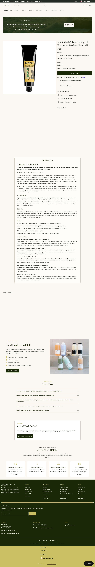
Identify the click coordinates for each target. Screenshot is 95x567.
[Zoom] (29, 67)
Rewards (53, 10)
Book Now (27, 487)
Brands (16, 10)
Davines (62, 496)
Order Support (81, 498)
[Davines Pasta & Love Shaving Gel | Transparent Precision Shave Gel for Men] (74, 118)
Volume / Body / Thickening (66, 493)
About (61, 10)
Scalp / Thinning (64, 491)
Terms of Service (82, 493)
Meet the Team (28, 491)
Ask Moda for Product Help (25, 436)
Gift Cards (45, 498)
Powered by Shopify (51, 564)
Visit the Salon (28, 493)
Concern (31, 10)
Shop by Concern (47, 489)
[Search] (44, 5)
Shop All (45, 487)
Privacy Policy (81, 491)
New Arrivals (46, 496)
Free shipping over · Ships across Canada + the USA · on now (22, 1)
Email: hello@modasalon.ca (10, 533)
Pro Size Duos (46, 493)
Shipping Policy (81, 487)
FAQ (79, 496)
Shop (23, 10)
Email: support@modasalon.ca (43, 528)
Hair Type (38, 10)
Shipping (59, 68)
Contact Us (27, 496)
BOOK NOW (8, 10)
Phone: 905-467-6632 (40, 525)
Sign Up (32, 513)
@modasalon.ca (70, 525)
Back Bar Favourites (47, 491)
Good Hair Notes (64, 487)
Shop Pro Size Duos (12, 370)
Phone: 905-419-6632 (8, 530)
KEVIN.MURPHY (64, 498)
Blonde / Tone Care (65, 489)
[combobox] (29, 5)
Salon (46, 10)
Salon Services (28, 489)
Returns (80, 489)
